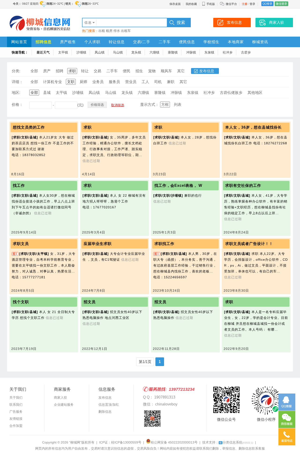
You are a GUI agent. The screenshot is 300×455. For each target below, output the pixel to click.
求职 (72, 71)
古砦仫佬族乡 (231, 93)
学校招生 (211, 42)
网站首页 (19, 42)
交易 (97, 71)
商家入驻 (60, 397)
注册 (245, 4)
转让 (85, 71)
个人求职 (92, 42)
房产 (47, 71)
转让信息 (117, 42)
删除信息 (105, 411)
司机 (158, 82)
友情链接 (15, 419)
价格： (17, 105)
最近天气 (43, 52)
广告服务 (15, 411)
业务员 (98, 82)
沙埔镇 (81, 52)
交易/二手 (141, 42)
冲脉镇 (191, 52)
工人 (145, 82)
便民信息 (187, 42)
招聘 (59, 71)
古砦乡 (246, 52)
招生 (139, 71)
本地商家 (236, 42)
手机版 (210, 4)
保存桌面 (175, 4)
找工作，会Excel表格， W (178, 185)
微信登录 (281, 3)
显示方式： (149, 105)
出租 (101, 31)
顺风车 (166, 71)
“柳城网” (75, 442)
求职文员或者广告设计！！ (249, 244)
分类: (16, 71)
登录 (252, 4)
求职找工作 (164, 244)
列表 (177, 105)
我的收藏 (191, 4)
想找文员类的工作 (29, 127)
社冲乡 (227, 52)
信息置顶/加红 (108, 404)
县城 (47, 93)
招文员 (90, 302)
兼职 (170, 82)
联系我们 (15, 404)
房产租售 (68, 42)
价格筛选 (97, 105)
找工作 (19, 185)
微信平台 (231, 4)
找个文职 (21, 302)
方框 (165, 105)
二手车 (165, 42)
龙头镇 (136, 52)
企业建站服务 (64, 404)
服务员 (114, 82)
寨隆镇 (173, 52)
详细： (17, 82)
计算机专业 (52, 82)
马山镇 (118, 52)
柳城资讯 (260, 42)
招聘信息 (44, 42)
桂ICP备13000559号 (126, 442)
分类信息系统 (236, 442)
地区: (16, 93)
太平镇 (63, 52)
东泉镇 (209, 52)
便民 (126, 71)
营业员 (130, 82)
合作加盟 (15, 426)
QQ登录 (267, 3)
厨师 (83, 82)
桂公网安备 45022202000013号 (174, 442)
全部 (34, 71)
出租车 (126, 31)
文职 (71, 82)
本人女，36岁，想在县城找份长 (253, 127)
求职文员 (21, 244)
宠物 (152, 71)
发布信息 (206, 71)
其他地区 (255, 93)
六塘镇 (154, 52)
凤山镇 (100, 52)
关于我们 (15, 397)
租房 (109, 31)
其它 (181, 71)
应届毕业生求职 (98, 244)
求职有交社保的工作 (243, 185)
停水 (116, 31)
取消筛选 (117, 105)
